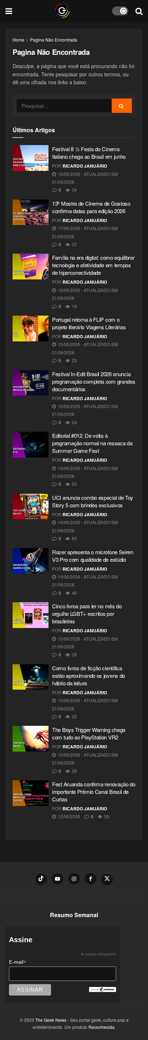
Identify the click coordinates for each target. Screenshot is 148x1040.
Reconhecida (101, 1027)
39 (74, 654)
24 (74, 422)
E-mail (17, 962)
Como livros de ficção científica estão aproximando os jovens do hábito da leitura (88, 675)
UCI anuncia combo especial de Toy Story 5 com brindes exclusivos (92, 501)
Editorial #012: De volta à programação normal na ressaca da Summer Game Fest (92, 443)
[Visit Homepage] (62, 11)
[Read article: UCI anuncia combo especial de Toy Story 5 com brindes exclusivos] (30, 506)
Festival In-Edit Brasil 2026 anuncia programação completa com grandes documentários (93, 381)
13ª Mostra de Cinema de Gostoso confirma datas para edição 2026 (91, 207)
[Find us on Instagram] (74, 879)
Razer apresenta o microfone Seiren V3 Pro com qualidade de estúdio (92, 555)
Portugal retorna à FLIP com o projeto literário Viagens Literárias (89, 323)
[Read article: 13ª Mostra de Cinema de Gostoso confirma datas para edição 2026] (30, 212)
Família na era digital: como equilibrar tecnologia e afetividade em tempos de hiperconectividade (93, 265)
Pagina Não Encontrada (53, 40)
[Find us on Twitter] (107, 879)
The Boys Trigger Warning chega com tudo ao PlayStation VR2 (88, 733)
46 (74, 593)
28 (74, 771)
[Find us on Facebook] (90, 879)
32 (74, 244)
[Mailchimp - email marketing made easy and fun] (102, 989)
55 (74, 484)
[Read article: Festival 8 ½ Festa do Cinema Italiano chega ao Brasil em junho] (30, 158)
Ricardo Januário (85, 166)
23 (74, 360)
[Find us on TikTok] (41, 879)
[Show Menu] (8, 10)
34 (74, 190)
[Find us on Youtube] (57, 879)
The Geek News (50, 1020)
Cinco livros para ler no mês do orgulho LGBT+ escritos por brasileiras (87, 613)
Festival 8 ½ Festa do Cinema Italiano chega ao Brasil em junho (89, 152)
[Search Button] (139, 10)
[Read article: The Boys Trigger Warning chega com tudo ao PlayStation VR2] (30, 739)
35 (106, 816)
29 (74, 716)
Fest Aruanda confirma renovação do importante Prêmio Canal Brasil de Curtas (93, 791)
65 (74, 538)
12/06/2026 (68, 816)
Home (18, 40)
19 (74, 306)
